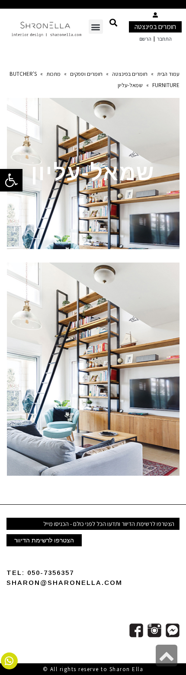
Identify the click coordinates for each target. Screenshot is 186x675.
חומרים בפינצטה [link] (155, 26)
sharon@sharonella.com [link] (64, 582)
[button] (113, 22)
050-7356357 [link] (50, 572)
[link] (11, 180)
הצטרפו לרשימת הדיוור (44, 540)
